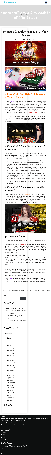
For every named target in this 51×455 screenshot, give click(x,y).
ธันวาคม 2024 (11, 370)
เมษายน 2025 (11, 363)
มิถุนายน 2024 (11, 378)
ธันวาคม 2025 (11, 350)
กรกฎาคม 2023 (11, 388)
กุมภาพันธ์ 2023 (11, 397)
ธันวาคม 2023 (11, 380)
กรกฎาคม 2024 (11, 377)
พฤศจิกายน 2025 (11, 352)
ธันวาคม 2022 (11, 400)
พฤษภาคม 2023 (11, 392)
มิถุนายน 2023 (11, 390)
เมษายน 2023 (11, 393)
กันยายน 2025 (11, 355)
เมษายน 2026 (11, 343)
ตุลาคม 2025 (11, 353)
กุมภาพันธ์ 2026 (11, 347)
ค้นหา (5, 295)
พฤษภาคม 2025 (11, 362)
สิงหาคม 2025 (11, 357)
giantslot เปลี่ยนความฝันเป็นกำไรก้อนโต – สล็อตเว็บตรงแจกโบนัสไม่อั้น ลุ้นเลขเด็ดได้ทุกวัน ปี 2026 (16, 322)
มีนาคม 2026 (11, 345)
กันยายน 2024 (11, 373)
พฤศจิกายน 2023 (11, 382)
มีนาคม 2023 (11, 395)
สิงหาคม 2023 (11, 387)
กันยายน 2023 (11, 385)
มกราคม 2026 (11, 348)
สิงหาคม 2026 (11, 342)
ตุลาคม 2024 (11, 372)
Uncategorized (13, 285)
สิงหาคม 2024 (11, 375)
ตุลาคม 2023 (11, 383)
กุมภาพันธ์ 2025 (11, 367)
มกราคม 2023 (11, 398)
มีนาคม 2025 (11, 365)
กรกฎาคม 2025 (11, 358)
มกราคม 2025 (11, 368)
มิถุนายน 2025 (11, 360)
